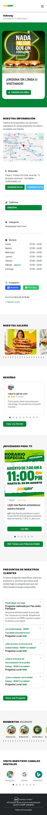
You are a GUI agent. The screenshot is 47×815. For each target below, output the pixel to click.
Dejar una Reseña (14, 424)
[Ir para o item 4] (10, 357)
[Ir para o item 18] (43, 357)
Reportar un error (13, 302)
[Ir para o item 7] (17, 357)
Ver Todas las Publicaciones (23, 544)
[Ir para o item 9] (37, 417)
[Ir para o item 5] (23, 417)
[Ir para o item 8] (33, 417)
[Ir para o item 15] (36, 357)
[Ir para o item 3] (16, 417)
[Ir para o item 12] (29, 357)
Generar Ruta (15, 187)
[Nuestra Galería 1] (20, 342)
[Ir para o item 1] (3, 357)
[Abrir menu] (42, 6)
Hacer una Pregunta (15, 698)
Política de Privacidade (23, 810)
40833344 (12, 207)
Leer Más (24, 529)
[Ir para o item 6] (27, 417)
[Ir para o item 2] (13, 417)
